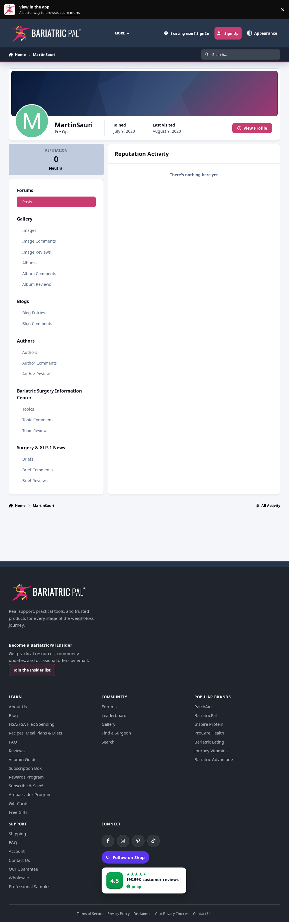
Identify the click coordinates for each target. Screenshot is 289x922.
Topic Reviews (35, 430)
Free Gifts (18, 812)
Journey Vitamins (210, 750)
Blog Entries (33, 312)
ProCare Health (209, 733)
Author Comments (39, 363)
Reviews (17, 750)
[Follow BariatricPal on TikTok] (153, 841)
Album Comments (39, 273)
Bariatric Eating (209, 742)
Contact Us (19, 860)
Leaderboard (114, 715)
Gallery (108, 724)
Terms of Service (90, 914)
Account (17, 851)
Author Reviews (37, 373)
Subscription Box (25, 768)
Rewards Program (26, 777)
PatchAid (203, 706)
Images (29, 230)
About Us (18, 706)
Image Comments (39, 241)
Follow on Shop (129, 857)
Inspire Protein (208, 724)
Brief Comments (37, 469)
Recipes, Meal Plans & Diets (35, 733)
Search (108, 742)
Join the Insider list (32, 670)
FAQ (13, 742)
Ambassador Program (30, 794)
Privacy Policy (119, 914)
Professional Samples (29, 886)
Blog (13, 715)
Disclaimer (142, 914)
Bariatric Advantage (213, 759)
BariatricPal (205, 715)
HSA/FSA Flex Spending (31, 724)
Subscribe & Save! (26, 785)
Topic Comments (38, 419)
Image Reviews (36, 252)
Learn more (11, 9)
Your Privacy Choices (172, 914)
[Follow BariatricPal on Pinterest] (138, 841)
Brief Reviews (35, 480)
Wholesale (19, 877)
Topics (28, 409)
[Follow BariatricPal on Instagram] (123, 841)
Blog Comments (37, 323)
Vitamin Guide (22, 759)
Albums (29, 262)
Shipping (17, 833)
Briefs (27, 459)
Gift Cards (18, 803)
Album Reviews (36, 284)
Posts (27, 201)
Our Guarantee (23, 869)
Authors (29, 352)
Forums (109, 706)
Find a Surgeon (116, 733)
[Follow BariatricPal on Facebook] (108, 841)
